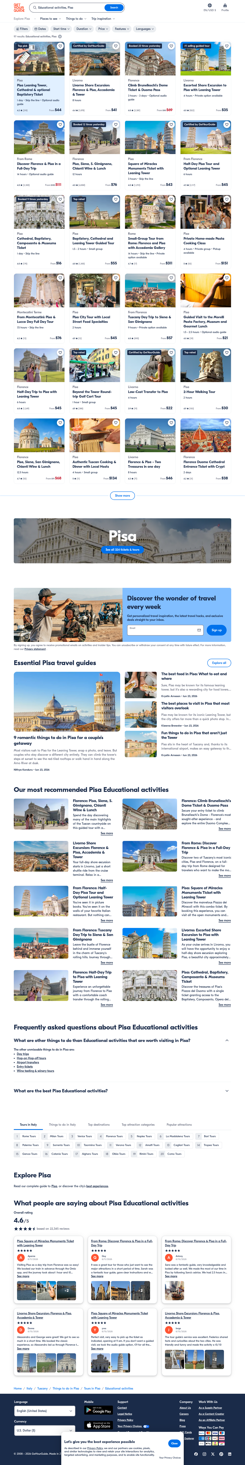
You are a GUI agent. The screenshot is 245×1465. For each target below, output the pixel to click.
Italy (29, 1388)
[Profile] (225, 5)
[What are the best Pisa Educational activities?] (227, 1091)
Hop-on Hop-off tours (31, 1058)
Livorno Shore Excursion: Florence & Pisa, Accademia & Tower (44, 1315)
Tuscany (42, 1388)
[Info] (59, 36)
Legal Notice (125, 1414)
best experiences (97, 1186)
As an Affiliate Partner (212, 1420)
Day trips (23, 1054)
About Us (185, 1407)
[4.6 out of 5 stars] (25, 1228)
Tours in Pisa (92, 1388)
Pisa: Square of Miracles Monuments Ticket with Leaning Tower (45, 1243)
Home (18, 1388)
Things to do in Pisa (66, 1388)
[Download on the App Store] (98, 1425)
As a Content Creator (211, 1414)
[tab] (28, 1125)
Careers (184, 1414)
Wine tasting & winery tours (35, 1071)
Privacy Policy (125, 1420)
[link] (39, 79)
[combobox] (67, 7)
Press (183, 1426)
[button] (39, 79)
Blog (182, 1420)
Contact (122, 1407)
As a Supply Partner (210, 1407)
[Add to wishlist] (60, 46)
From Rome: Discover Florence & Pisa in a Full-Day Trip (122, 1243)
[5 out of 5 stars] (48, 1250)
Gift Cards (186, 1432)
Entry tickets (25, 1066)
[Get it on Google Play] (98, 1411)
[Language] (210, 5)
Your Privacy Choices (130, 1426)
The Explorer (187, 1438)
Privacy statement (35, 649)
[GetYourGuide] (19, 8)
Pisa (54, 1186)
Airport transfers (28, 1062)
